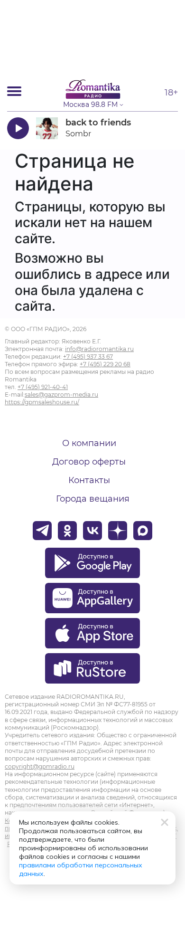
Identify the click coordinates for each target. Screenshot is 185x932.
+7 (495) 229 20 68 (105, 364)
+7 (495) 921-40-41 (43, 386)
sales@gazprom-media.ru (61, 394)
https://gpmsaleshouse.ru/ (42, 402)
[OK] (67, 530)
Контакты (89, 480)
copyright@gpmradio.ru (39, 766)
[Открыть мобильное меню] (14, 91)
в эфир (150, 128)
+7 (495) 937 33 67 (88, 356)
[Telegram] (42, 530)
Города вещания (93, 499)
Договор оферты (89, 461)
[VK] (92, 530)
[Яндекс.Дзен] (117, 530)
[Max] (142, 530)
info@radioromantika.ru (99, 348)
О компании (89, 443)
